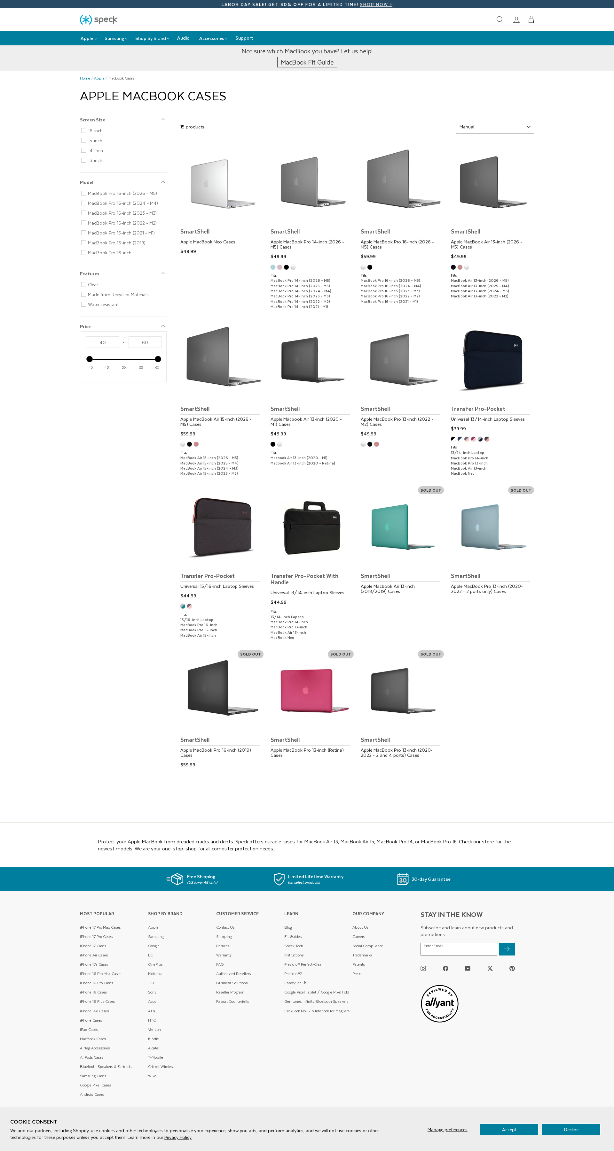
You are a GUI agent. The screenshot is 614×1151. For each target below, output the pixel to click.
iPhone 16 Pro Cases (96, 983)
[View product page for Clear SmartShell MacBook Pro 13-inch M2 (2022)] (364, 445)
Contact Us (225, 927)
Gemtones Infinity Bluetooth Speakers (316, 1001)
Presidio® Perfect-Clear (303, 964)
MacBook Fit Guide (307, 62)
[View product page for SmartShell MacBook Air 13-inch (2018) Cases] (402, 546)
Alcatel (153, 1048)
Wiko (152, 1076)
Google (154, 946)
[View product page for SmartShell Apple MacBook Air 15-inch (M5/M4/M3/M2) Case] (222, 379)
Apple (99, 78)
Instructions (293, 955)
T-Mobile (155, 1057)
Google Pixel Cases (95, 1085)
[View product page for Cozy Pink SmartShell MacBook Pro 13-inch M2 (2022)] (377, 445)
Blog (288, 927)
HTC (152, 1020)
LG (150, 955)
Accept (509, 1129)
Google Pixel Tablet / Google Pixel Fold (316, 992)
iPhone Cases (91, 1020)
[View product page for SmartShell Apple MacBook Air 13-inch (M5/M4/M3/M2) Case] (492, 201)
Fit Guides (293, 936)
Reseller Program (230, 992)
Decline (571, 1129)
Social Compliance (367, 946)
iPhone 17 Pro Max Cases (100, 927)
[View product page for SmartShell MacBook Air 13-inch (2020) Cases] (312, 379)
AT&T (152, 1011)
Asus (152, 1001)
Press (356, 974)
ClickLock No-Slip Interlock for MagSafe (317, 1011)
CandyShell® (295, 983)
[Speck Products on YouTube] (467, 968)
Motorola (155, 974)
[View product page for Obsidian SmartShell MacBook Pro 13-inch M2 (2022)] (370, 445)
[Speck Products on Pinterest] (512, 968)
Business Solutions (232, 983)
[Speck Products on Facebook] (445, 968)
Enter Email (433, 945)
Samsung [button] (114, 38)
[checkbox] (126, 130)
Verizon (154, 1029)
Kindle (153, 1039)
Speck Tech (293, 946)
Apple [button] (87, 38)
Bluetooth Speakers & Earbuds (105, 1066)
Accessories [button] (211, 38)
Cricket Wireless (161, 1066)
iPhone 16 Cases (93, 992)
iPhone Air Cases (94, 955)
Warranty (224, 955)
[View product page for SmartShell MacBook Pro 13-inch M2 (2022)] (402, 379)
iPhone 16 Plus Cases (97, 1001)
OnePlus (155, 964)
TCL (151, 983)
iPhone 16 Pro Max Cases (100, 974)
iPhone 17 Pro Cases (96, 936)
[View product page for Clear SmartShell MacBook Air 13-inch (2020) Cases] (280, 445)
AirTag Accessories (95, 1048)
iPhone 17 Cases (93, 946)
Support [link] (244, 38)
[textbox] (102, 342)
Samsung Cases (93, 1076)
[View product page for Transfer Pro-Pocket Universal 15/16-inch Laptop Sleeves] (222, 543)
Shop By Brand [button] (150, 38)
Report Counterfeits (232, 1001)
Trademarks (362, 955)
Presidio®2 (293, 974)
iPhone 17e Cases (94, 964)
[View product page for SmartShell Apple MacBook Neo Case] (222, 199)
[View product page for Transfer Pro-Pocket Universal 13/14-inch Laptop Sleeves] (492, 376)
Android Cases (92, 1094)
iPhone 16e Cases (94, 1011)
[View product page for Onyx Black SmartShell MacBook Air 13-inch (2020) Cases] (274, 445)
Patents (358, 964)
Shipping (224, 936)
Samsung (156, 936)
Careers (358, 936)
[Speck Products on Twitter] (490, 968)
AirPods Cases (91, 1057)
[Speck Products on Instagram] (423, 968)
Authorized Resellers (233, 974)
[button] (531, 19)
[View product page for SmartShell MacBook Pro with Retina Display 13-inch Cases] (312, 710)
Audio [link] (183, 38)
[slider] (89, 359)
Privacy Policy (178, 1137)
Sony (152, 992)
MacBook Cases (93, 1039)
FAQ (220, 964)
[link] (516, 19)
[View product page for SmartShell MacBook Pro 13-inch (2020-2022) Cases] (402, 710)
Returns (222, 946)
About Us (360, 927)
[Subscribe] (507, 949)
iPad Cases (89, 1029)
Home (85, 78)
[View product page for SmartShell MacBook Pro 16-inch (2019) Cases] (222, 710)
